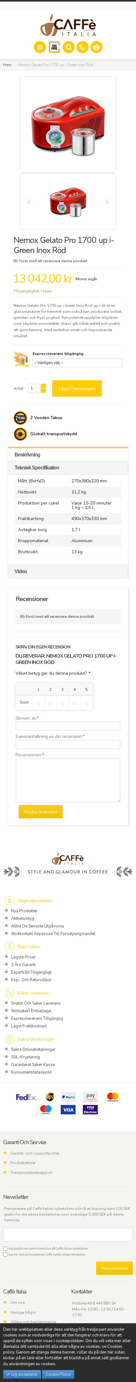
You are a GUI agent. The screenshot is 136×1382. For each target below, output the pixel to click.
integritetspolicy (73, 1254)
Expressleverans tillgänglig (58, 353)
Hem (7, 64)
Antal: (19, 388)
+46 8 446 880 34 (100, 1303)
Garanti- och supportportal (34, 1153)
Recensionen (28, 755)
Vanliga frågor (23, 1312)
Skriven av (25, 718)
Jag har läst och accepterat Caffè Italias (46, 1254)
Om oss (17, 1302)
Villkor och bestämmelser (33, 1321)
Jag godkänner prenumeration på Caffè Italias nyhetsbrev (47, 1248)
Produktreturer (22, 1162)
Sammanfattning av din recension (48, 737)
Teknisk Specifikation (37, 467)
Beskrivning (27, 454)
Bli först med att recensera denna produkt (50, 260)
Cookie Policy (58, 1374)
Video (21, 571)
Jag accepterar (24, 1374)
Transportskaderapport (31, 1172)
